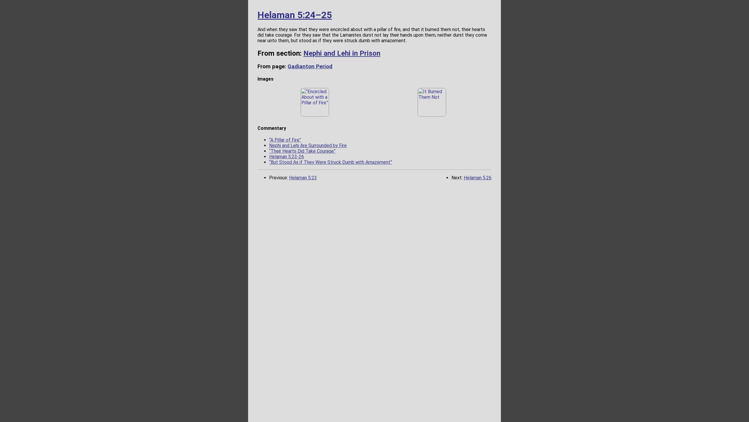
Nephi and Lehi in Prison (341, 53)
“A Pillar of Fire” (285, 140)
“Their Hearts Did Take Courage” (302, 151)
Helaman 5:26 (478, 178)
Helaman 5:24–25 (294, 15)
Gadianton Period (310, 66)
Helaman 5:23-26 (286, 156)
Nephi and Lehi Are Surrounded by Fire (308, 145)
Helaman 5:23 (303, 178)
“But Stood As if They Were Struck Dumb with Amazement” (330, 162)
